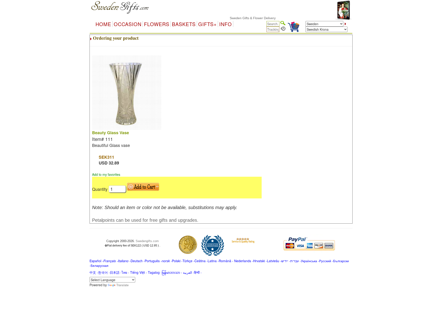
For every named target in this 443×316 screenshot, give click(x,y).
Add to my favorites (106, 174)
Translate (122, 285)
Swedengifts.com (147, 241)
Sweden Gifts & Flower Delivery (248, 18)
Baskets (184, 24)
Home (103, 24)
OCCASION (127, 24)
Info (225, 24)
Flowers (156, 24)
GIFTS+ (207, 24)
